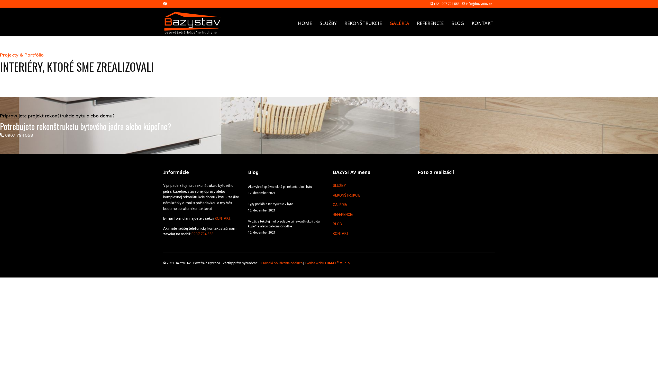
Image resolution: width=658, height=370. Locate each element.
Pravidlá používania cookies (282, 263)
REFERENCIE (430, 23)
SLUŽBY (328, 23)
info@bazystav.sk (479, 4)
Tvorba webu (327, 263)
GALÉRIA (399, 23)
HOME (305, 23)
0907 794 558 (18, 135)
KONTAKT (483, 23)
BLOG (457, 23)
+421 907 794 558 (446, 4)
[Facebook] (165, 4)
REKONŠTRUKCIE (363, 23)
